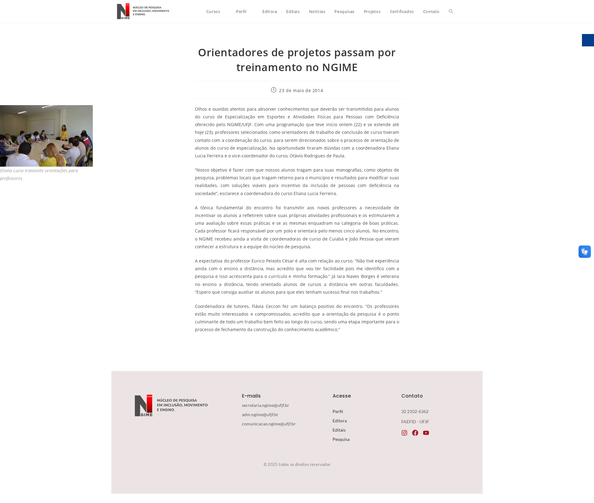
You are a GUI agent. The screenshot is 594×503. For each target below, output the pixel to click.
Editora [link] (340, 420)
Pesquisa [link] (341, 439)
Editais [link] (339, 430)
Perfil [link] (338, 411)
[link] (142, 11)
